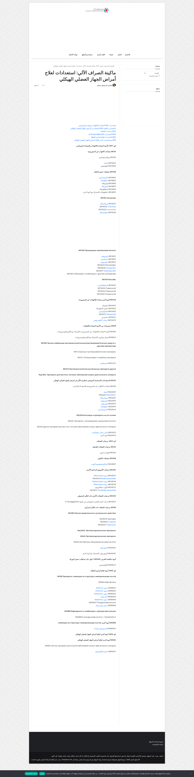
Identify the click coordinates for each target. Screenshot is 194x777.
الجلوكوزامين (103, 311)
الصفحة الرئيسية (109, 66)
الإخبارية (127, 54)
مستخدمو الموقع (87, 54)
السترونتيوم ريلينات (101, 628)
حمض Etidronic (102, 588)
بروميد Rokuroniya (101, 484)
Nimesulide (111, 314)
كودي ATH (99, 66)
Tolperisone (111, 525)
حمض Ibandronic (101, 600)
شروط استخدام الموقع (156, 742)
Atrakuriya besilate (108, 478)
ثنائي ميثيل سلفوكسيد (100, 432)
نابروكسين (104, 259)
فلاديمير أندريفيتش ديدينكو (104, 85)
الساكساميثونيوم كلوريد (99, 464)
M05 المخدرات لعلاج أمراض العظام (103, 137)
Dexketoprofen (110, 271)
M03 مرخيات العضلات (108, 131)
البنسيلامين (104, 363)
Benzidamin (111, 395)
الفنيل (106, 163)
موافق (42, 773)
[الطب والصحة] (97, 10)
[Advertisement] (97, 33)
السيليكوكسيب (103, 285)
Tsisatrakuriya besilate (107, 490)
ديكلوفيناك (104, 180)
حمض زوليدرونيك (102, 605)
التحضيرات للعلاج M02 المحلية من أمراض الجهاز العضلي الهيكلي (93, 128)
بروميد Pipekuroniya (100, 481)
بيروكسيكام (104, 204)
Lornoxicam (111, 209)
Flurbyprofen (111, 268)
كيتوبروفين (104, 262)
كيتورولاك (104, 186)
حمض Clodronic (101, 591)
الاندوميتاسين (103, 177)
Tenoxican (112, 207)
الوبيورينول (104, 548)
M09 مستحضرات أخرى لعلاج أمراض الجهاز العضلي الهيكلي (95, 140)
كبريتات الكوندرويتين (101, 320)
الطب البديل (101, 54)
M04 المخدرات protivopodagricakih (102, 134)
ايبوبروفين (104, 256)
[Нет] (191, 773)
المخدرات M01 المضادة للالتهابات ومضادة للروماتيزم (97, 125)
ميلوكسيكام (104, 212)
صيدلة (111, 54)
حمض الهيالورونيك (101, 651)
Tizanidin (112, 522)
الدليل (120, 54)
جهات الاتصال (73, 54)
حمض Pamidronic (101, 594)
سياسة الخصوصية (157, 744)
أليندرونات (104, 597)
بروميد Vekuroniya (100, 475)
